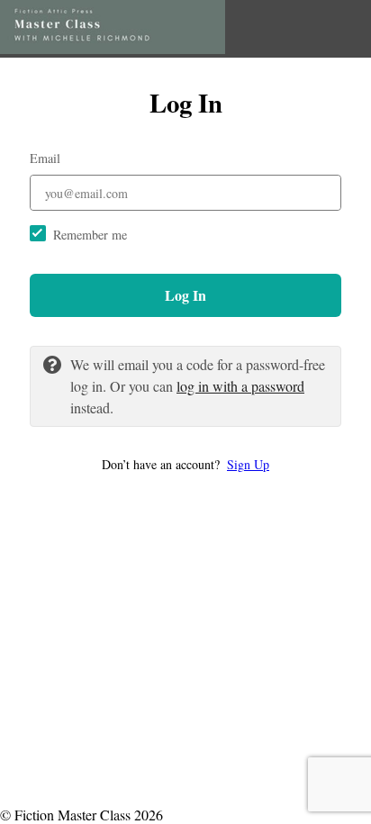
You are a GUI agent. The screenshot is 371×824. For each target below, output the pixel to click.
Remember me (90, 234)
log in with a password (240, 385)
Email (45, 158)
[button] (185, 464)
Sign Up (248, 464)
